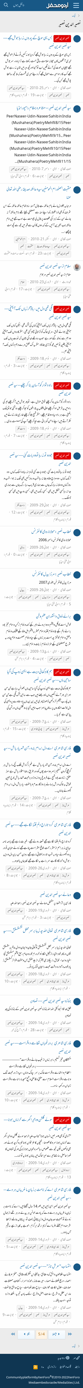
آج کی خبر (16, 1030)
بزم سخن (19, 659)
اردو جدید (62, 1358)
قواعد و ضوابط (65, 1367)
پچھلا (54, 1334)
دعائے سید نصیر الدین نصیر (55, 895)
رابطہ (77, 1367)
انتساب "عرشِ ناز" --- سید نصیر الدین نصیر (45, 1267)
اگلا (28, 1334)
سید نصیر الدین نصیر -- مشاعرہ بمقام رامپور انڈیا (44, 108)
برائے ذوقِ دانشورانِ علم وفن (53, 617)
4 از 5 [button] (41, 1334)
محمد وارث (66, 282)
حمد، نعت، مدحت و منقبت (16, 254)
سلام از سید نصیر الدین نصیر (55, 267)
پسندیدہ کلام (15, 95)
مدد (42, 1367)
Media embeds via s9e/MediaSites (51, 1382)
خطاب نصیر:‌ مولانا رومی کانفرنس (51, 532)
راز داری (51, 1367)
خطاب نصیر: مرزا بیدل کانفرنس (51, 575)
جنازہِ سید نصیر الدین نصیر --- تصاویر (50, 1001)
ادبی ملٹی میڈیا (17, 176)
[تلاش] (6, 5)
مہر (74, 1358)
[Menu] (76, 5)
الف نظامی (65, 88)
